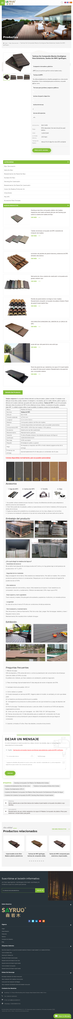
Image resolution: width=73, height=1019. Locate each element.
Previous (3, 848)
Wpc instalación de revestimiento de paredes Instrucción (16, 984)
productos (4, 934)
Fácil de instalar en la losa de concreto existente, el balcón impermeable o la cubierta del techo (26, 950)
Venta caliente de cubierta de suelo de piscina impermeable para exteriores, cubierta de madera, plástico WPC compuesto (59, 855)
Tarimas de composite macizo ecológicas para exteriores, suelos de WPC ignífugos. (38, 750)
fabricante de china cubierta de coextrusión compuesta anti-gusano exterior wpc (49, 277)
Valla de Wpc (8, 170)
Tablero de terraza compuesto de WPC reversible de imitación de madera (47, 232)
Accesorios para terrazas (12, 200)
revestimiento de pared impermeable (11, 963)
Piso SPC (7, 196)
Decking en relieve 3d (7, 955)
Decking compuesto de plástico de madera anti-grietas (31, 783)
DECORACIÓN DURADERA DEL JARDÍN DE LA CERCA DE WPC (49, 322)
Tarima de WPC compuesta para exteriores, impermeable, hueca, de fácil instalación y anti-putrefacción (37, 855)
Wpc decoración (9, 166)
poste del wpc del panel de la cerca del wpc (44, 344)
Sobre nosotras (5, 931)
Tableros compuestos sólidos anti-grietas (46, 786)
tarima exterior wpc (7, 952)
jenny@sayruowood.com (14, 1000)
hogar (3, 928)
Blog (3, 941)
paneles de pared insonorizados (9, 957)
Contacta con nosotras (7, 939)
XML (13, 1011)
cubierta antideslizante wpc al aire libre (17, 786)
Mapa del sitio (6, 1011)
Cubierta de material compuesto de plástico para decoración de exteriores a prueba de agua (34, 792)
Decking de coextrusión (12, 181)
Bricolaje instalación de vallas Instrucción (12, 976)
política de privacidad (22, 1011)
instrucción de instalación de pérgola (11, 981)
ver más (34, 217)
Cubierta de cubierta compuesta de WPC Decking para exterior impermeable (29, 795)
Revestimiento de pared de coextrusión (17, 185)
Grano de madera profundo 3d (14, 189)
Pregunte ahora (41, 150)
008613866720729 (15, 1003)
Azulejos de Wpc (9, 177)
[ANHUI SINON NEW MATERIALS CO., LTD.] (10, 2)
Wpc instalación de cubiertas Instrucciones (12, 979)
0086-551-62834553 (11, 996)
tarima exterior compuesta (8, 965)
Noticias (4, 936)
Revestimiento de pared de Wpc (15, 174)
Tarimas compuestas (11, 398)
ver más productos (59, 829)
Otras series (8, 193)
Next (70, 848)
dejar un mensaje (64, 1016)
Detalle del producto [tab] (12, 392)
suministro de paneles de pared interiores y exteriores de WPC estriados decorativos (49, 254)
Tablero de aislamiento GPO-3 (14, 789)
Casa (6, 43)
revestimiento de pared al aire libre (11, 960)
